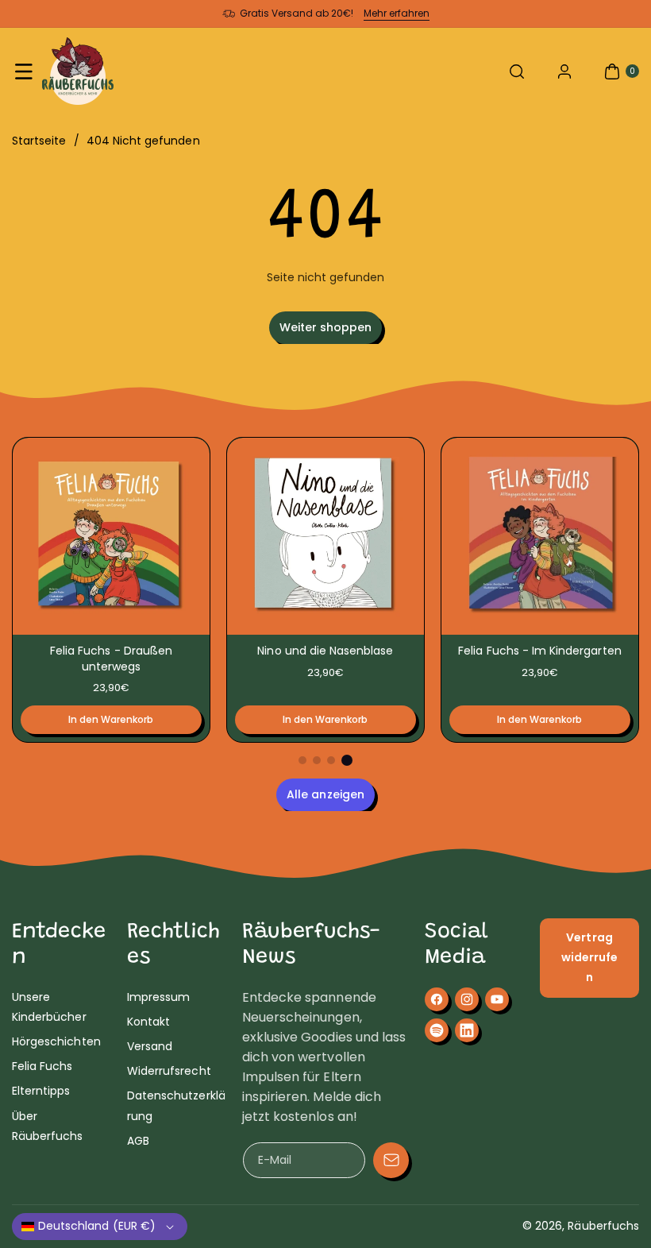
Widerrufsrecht (169, 1071)
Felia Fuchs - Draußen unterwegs (111, 658)
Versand (149, 1046)
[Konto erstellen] (564, 71)
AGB (138, 1141)
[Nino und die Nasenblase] (325, 536)
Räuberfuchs (603, 1226)
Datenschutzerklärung (176, 1105)
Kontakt (148, 1022)
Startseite (39, 141)
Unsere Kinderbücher (49, 1007)
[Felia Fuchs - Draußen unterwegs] (111, 536)
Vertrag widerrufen (589, 957)
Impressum (158, 997)
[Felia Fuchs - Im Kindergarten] (539, 536)
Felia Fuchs (42, 1066)
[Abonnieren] (391, 1160)
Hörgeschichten (56, 1041)
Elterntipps (41, 1091)
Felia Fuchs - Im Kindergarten (539, 651)
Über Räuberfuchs (47, 1126)
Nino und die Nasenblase (325, 651)
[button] (24, 71)
